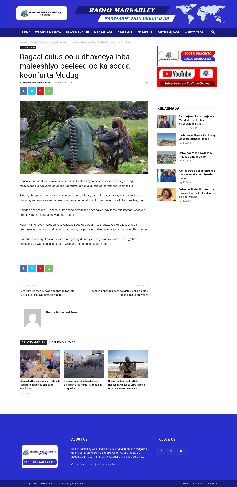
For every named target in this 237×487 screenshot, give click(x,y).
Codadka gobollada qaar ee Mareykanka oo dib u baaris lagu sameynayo (119, 292)
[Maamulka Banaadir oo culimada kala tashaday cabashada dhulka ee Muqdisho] (40, 364)
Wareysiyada (194, 32)
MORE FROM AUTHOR (62, 342)
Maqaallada (103, 32)
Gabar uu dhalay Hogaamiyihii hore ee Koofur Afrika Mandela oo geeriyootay (197, 193)
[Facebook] (23, 91)
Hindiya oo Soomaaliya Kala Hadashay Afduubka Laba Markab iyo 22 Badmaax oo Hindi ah (126, 385)
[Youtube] (181, 451)
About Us (197, 483)
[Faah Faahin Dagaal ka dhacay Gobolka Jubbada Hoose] (166, 139)
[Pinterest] (40, 91)
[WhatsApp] (49, 91)
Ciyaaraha (145, 32)
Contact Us (211, 483)
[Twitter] (32, 91)
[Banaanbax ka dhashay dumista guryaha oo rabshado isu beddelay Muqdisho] (84, 364)
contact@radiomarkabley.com (103, 464)
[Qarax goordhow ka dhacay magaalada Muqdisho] (166, 157)
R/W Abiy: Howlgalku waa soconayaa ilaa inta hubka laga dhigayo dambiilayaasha (47, 292)
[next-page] (28, 395)
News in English (77, 32)
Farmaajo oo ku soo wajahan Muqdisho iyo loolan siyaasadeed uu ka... (196, 120)
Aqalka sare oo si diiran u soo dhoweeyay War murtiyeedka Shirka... (197, 174)
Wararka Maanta (48, 32)
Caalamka (125, 32)
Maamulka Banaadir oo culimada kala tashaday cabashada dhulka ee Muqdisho (40, 385)
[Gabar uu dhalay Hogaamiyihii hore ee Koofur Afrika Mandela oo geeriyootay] (166, 194)
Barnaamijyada (169, 32)
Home (26, 32)
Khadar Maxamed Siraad (37, 82)
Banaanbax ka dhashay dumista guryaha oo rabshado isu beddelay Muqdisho (83, 385)
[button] (212, 32)
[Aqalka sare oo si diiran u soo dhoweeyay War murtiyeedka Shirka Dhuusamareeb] (166, 175)
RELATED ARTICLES (33, 342)
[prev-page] (22, 395)
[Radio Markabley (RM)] (118, 14)
